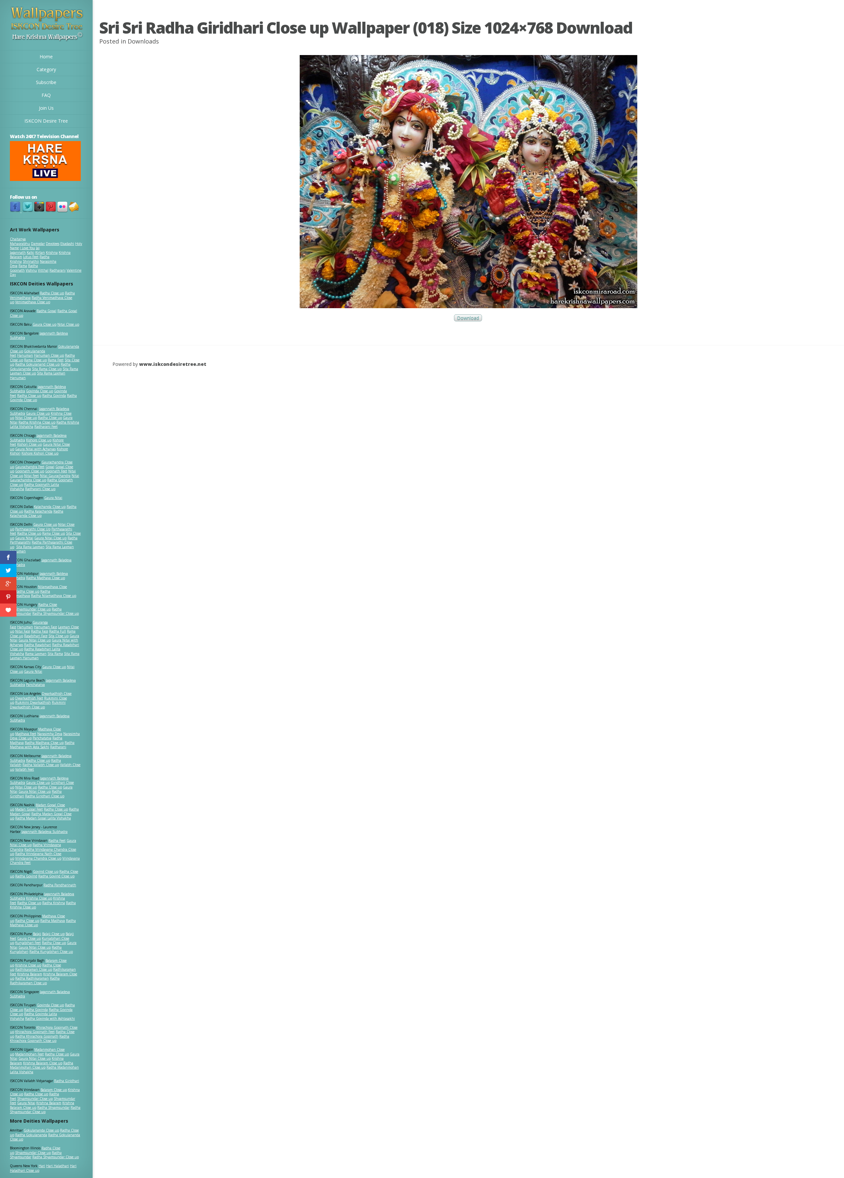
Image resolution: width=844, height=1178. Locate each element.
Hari (42, 1165)
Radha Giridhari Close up (44, 796)
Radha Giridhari (66, 1080)
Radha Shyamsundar (53, 1107)
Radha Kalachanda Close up (36, 513)
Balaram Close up (54, 1089)
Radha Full (57, 631)
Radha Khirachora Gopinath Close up (39, 1038)
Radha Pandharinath (60, 885)
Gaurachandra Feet (30, 466)
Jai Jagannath (25, 250)
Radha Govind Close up (56, 876)
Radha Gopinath (24, 268)
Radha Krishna (53, 902)
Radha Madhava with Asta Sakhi (42, 745)
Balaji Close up (53, 933)
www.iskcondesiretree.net (172, 364)
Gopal (49, 466)
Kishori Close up (29, 444)
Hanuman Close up (49, 355)
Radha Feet (57, 840)
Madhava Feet (25, 733)
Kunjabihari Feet (28, 942)
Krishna (52, 252)
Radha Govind (26, 876)
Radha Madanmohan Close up (41, 1065)
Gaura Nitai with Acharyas (35, 449)
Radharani (57, 270)
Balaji (37, 933)
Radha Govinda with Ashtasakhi (50, 1018)
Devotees (52, 243)
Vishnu (31, 270)
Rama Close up (35, 360)
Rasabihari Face (35, 635)
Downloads (143, 41)
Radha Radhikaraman (32, 978)
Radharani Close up (40, 488)
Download (468, 318)
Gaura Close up (44, 324)
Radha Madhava (52, 920)
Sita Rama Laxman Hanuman (37, 375)
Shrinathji (31, 261)
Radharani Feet (46, 426)
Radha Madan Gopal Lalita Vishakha (43, 818)
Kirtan (40, 252)
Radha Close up (52, 293)
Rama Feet (56, 360)
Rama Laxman (35, 653)
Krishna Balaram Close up (42, 1063)
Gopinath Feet (56, 471)
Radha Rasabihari (37, 644)
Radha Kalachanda (38, 511)
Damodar (38, 243)
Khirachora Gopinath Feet (35, 1031)
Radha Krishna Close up (36, 422)
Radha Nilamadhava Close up (53, 595)
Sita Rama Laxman (30, 547)
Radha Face (39, 631)
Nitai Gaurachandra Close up (44, 478)
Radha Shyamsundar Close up (55, 613)
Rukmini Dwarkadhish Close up (38, 704)
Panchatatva (35, 684)
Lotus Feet (31, 256)
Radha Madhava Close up (45, 577)
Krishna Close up (39, 898)
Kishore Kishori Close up (39, 453)
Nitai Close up (68, 324)
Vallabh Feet (24, 769)
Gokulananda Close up (41, 1130)
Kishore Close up (38, 440)
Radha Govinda (54, 395)
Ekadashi (67, 243)
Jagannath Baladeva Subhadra (40, 718)
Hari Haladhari (57, 1165)
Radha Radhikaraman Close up (35, 980)
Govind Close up (45, 871)
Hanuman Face (45, 627)
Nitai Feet (31, 475)
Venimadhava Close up (32, 302)
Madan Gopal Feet (29, 809)
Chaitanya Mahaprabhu (20, 241)
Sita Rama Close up (47, 369)
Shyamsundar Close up (33, 609)
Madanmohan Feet (29, 1054)
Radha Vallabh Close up (40, 764)
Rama (22, 265)
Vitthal (43, 270)
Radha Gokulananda (31, 1135)
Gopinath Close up (29, 471)
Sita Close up (58, 635)
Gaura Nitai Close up (50, 538)
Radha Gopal (46, 311)
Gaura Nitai (53, 497)
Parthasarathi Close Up (32, 529)
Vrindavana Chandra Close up (38, 858)
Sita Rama (55, 653)
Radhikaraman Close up (33, 969)
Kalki (30, 252)
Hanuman (25, 355)
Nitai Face (22, 631)
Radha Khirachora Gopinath (36, 1036)
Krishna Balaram (29, 974)
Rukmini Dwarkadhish (33, 702)
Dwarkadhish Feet (29, 698)
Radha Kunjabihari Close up (51, 951)
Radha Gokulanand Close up (37, 364)
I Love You (27, 248)
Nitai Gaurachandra (55, 475)
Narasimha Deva (49, 733)
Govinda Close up (39, 391)
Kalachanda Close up (50, 506)
